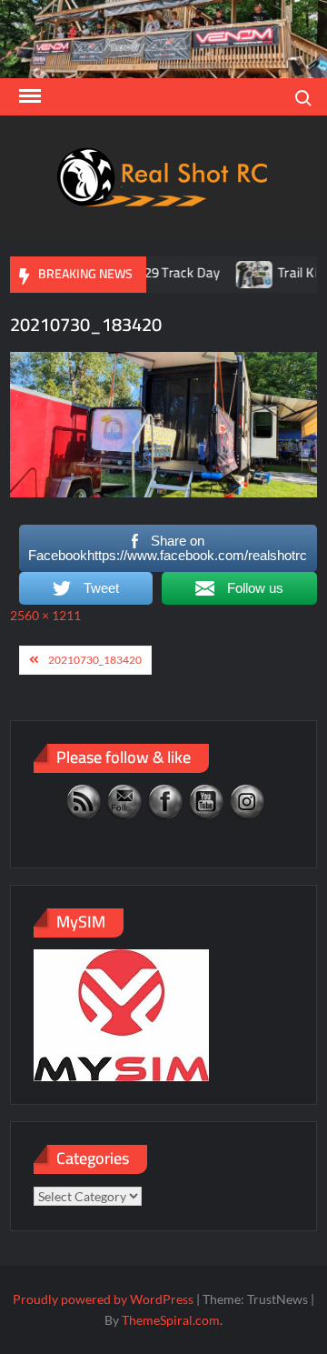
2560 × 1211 (45, 615)
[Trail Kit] (242, 272)
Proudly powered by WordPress (103, 1299)
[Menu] (28, 96)
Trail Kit (286, 272)
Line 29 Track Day (155, 272)
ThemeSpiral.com (171, 1320)
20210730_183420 (95, 660)
